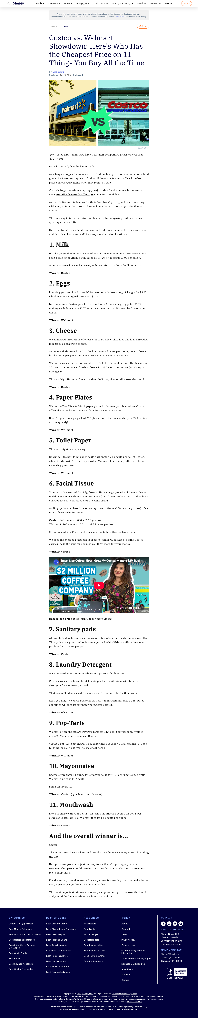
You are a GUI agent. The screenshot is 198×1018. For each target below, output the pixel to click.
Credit (39, 3)
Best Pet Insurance (93, 961)
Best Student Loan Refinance (61, 929)
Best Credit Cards (18, 953)
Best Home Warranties (57, 967)
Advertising (127, 969)
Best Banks (14, 959)
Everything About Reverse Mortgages (22, 946)
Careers (125, 980)
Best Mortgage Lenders (20, 929)
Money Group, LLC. (85, 994)
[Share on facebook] (163, 923)
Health (140, 3)
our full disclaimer (134, 1002)
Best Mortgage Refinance (22, 940)
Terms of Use (128, 945)
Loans (67, 3)
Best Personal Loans (56, 940)
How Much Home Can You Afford (25, 934)
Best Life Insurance (56, 961)
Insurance (53, 3)
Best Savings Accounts (21, 964)
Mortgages (82, 3)
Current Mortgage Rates (21, 924)
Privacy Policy (128, 940)
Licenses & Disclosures (133, 964)
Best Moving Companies (21, 969)
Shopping (53, 26)
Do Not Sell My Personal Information (133, 952)
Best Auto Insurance (56, 945)
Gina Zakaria (58, 72)
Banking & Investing (121, 3)
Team (124, 934)
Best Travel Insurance (95, 956)
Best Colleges (91, 934)
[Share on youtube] (180, 923)
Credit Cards (99, 3)
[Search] (8, 3)
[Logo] (18, 3)
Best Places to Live (93, 945)
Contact (125, 929)
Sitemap (125, 975)
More (167, 3)
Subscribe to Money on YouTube (70, 618)
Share (144, 26)
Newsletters (90, 924)
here (135, 1009)
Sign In (186, 3)
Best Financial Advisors (58, 972)
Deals (65, 26)
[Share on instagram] (175, 923)
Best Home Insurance (57, 956)
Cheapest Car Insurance (58, 951)
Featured (154, 3)
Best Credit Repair (55, 934)
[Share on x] (169, 923)
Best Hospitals (91, 940)
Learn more (119, 17)
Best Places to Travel (95, 951)
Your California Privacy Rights (136, 959)
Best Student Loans (56, 924)
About (124, 924)
